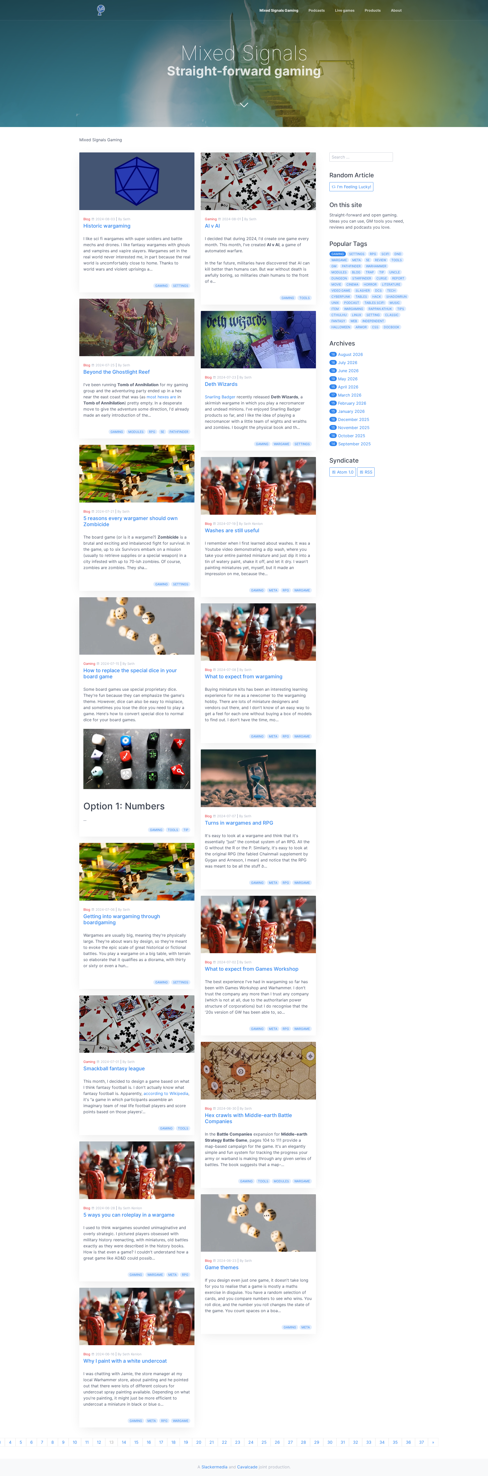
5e (162, 432)
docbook (391, 327)
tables (361, 297)
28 (303, 1442)
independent (373, 321)
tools (173, 830)
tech (391, 290)
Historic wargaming (106, 226)
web (353, 321)
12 (99, 1442)
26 (277, 1442)
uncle (394, 272)
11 (87, 1442)
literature (391, 284)
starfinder (361, 278)
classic (392, 315)
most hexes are (161, 396)
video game (340, 290)
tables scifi (374, 303)
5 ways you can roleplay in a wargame (129, 1215)
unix (335, 303)
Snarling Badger (220, 396)
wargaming (353, 309)
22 (224, 1442)
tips (400, 309)
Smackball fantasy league (114, 1068)
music (395, 303)
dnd (397, 254)
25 (264, 1442)
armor (361, 327)
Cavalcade (247, 1466)
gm (334, 266)
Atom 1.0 (345, 472)
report (398, 278)
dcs (378, 290)
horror (370, 284)
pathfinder (179, 432)
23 (237, 1442)
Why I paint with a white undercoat (125, 1361)
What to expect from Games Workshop (251, 969)
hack (376, 297)
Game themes (222, 1267)
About (396, 10)
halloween (340, 327)
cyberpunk (340, 297)
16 (149, 1442)
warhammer (376, 266)
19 (186, 1442)
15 (136, 1442)
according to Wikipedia (166, 1093)
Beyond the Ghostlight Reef (116, 372)
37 (421, 1442)
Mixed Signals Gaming (279, 10)
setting (373, 315)
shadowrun (396, 297)
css (375, 327)
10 (75, 1442)
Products (373, 10)
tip (186, 830)
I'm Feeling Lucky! (353, 186)
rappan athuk (380, 309)
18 (173, 1442)
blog (356, 272)
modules (136, 432)
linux (356, 315)
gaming (161, 286)
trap (370, 272)
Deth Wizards (221, 384)
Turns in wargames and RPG (239, 823)
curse (381, 278)
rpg (152, 432)
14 (124, 1442)
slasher (363, 290)
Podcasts (317, 10)
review (380, 260)
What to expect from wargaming (243, 676)
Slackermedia (214, 1466)
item (335, 309)
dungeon (339, 278)
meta (172, 1275)
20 (198, 1442)
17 (161, 1442)
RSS (367, 472)
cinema (352, 284)
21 (211, 1442)
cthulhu (339, 315)
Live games (345, 10)
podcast (351, 303)
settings (180, 286)
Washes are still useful (232, 530)
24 (250, 1442)
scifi (385, 254)
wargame (155, 1275)
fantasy (338, 321)
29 (316, 1442)
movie (336, 284)
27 (290, 1442)
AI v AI (212, 226)
